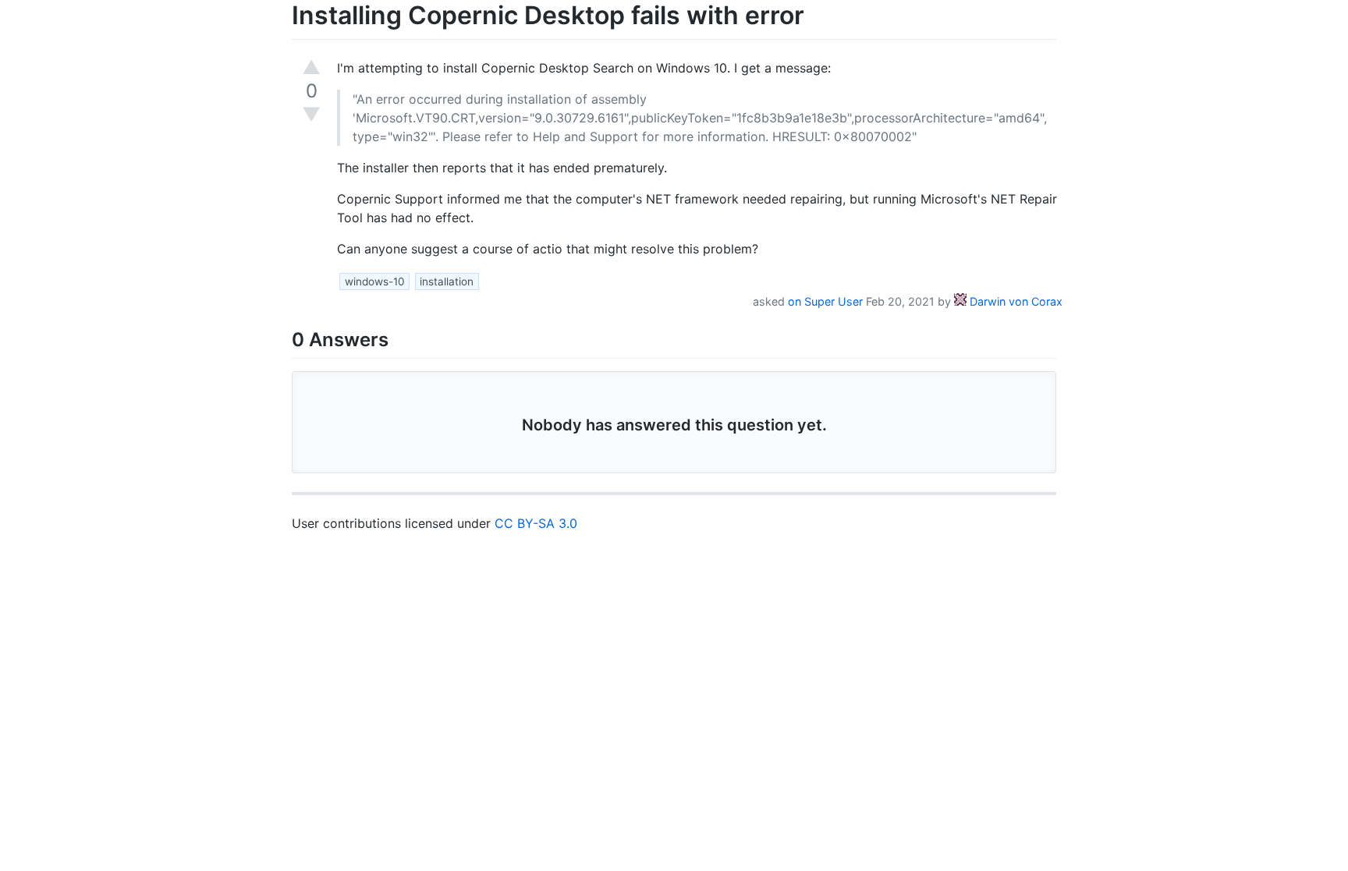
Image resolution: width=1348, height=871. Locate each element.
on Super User (825, 301)
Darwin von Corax (1014, 301)
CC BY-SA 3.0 (536, 523)
